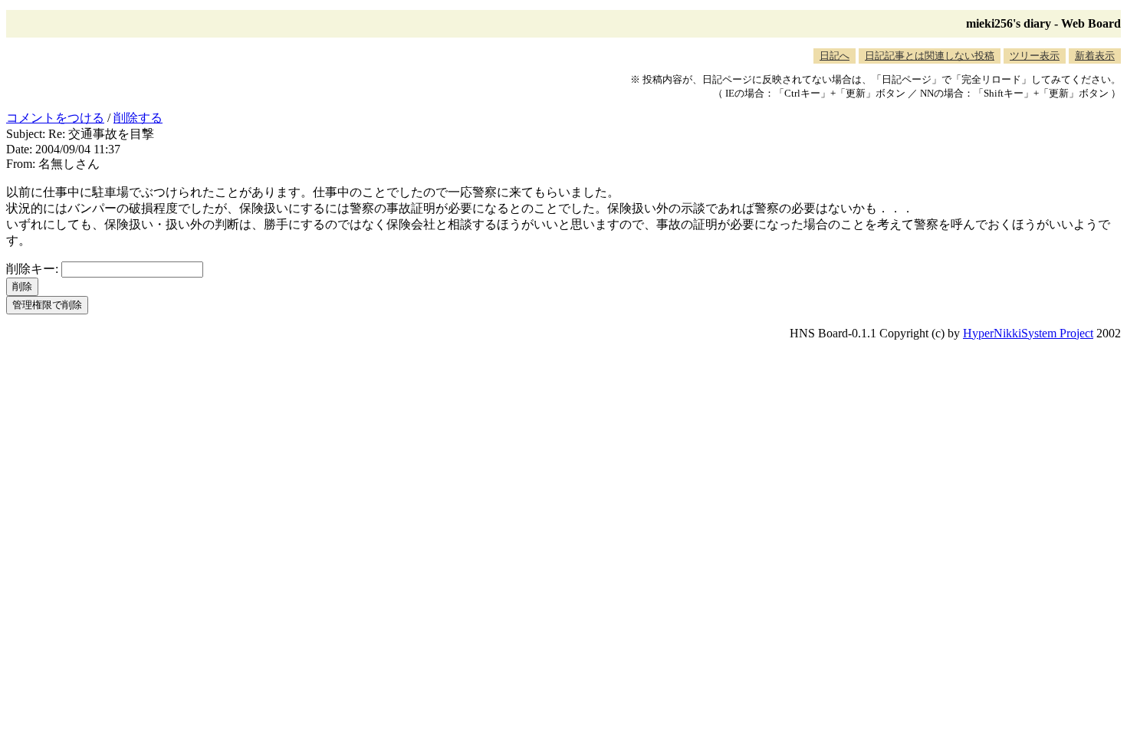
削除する (138, 117)
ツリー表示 (1035, 55)
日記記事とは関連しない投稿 (929, 55)
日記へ (834, 55)
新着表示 (1095, 55)
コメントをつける (55, 117)
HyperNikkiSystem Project (1028, 333)
